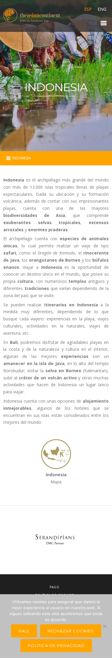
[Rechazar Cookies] (105, 626)
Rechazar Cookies (70, 630)
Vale (24, 630)
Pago (54, 587)
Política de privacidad (56, 645)
